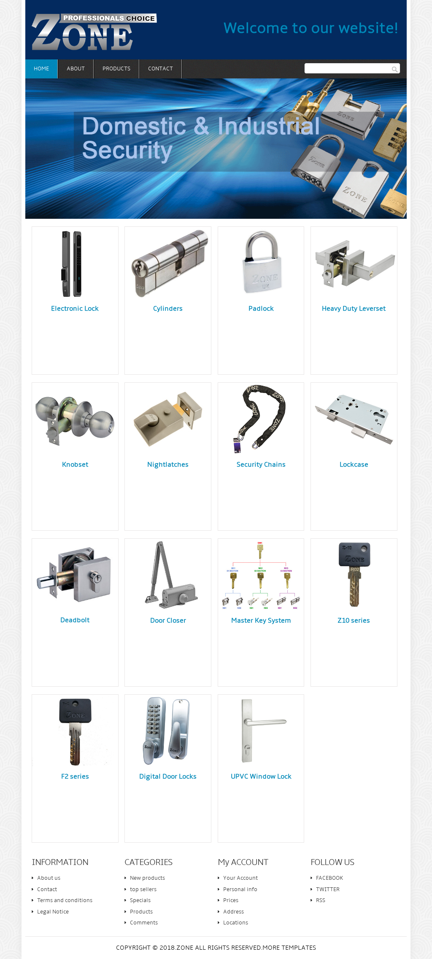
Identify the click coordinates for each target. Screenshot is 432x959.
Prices (230, 900)
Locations (235, 923)
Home (41, 69)
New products (147, 878)
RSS (320, 900)
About (76, 69)
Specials (140, 900)
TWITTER (328, 889)
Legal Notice (53, 912)
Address (233, 912)
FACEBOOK (329, 878)
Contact (160, 69)
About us (48, 878)
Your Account (240, 878)
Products (116, 69)
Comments (144, 923)
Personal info (240, 889)
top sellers (143, 889)
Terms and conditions (64, 900)
